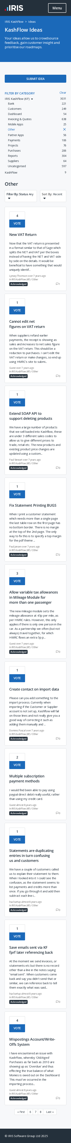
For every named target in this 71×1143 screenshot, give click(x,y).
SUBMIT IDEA (35, 79)
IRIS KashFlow (14, 22)
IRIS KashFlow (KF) (21, 279)
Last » (50, 1112)
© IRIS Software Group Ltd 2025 (26, 1136)
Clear (63, 92)
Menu (57, 8)
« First (21, 1112)
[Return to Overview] (14, 8)
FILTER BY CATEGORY (20, 93)
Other (35, 279)
